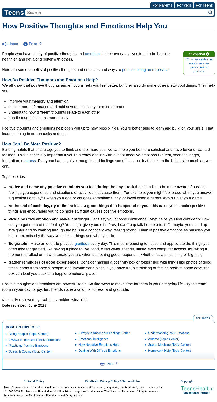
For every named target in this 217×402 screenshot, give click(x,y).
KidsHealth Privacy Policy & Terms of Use (112, 381)
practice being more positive (146, 70)
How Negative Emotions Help (98, 344)
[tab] (203, 318)
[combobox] (116, 12)
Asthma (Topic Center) (163, 339)
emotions (92, 54)
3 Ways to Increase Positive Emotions (35, 339)
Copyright (187, 381)
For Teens (204, 5)
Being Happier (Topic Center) (29, 334)
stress (31, 161)
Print (33, 44)
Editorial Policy (34, 381)
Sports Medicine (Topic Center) (169, 344)
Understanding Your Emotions (168, 333)
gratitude (82, 243)
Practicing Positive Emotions (28, 345)
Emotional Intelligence (93, 339)
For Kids (184, 5)
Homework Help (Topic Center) (169, 350)
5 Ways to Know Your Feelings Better (104, 333)
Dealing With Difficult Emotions (99, 350)
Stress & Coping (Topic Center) (30, 351)
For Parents (162, 5)
